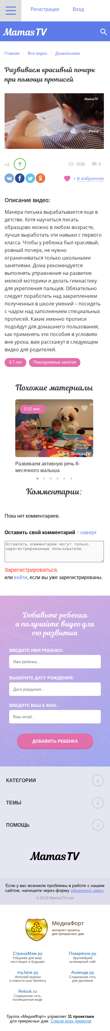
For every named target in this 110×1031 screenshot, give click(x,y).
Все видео (37, 53)
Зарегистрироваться (31, 570)
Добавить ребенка (55, 741)
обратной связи (87, 890)
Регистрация (45, 9)
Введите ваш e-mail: (34, 705)
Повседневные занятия (54, 362)
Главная (12, 53)
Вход (78, 9)
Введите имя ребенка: (36, 650)
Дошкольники (67, 53)
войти (20, 577)
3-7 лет (15, 362)
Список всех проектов (71, 1021)
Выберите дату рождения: (41, 677)
